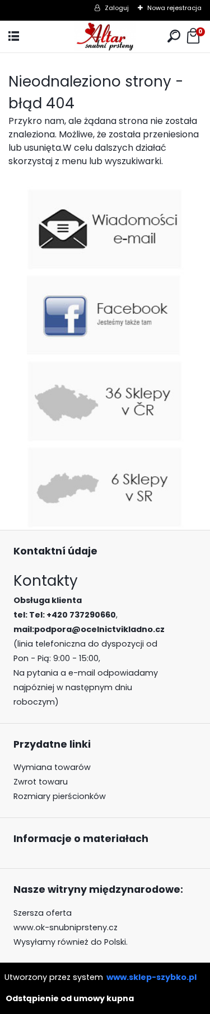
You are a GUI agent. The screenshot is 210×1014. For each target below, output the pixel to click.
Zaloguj (117, 7)
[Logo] (105, 36)
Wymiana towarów (52, 767)
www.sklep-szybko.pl (151, 977)
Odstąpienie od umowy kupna (70, 998)
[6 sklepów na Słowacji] (105, 450)
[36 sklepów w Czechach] (105, 364)
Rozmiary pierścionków (59, 796)
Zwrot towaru (40, 781)
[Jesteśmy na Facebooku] (105, 278)
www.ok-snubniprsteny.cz (65, 927)
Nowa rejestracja (174, 7)
